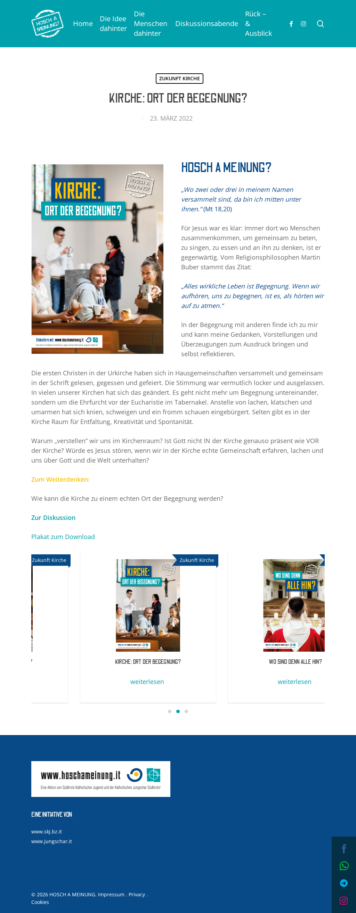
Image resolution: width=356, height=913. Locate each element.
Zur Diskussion (53, 517)
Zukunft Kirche (179, 78)
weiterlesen (103, 681)
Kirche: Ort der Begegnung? (103, 662)
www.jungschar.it (51, 841)
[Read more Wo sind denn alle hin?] (251, 605)
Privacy (137, 894)
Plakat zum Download (63, 536)
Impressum (111, 894)
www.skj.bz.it (46, 831)
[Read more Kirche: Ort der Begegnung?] (103, 605)
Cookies (40, 902)
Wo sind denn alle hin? (251, 662)
